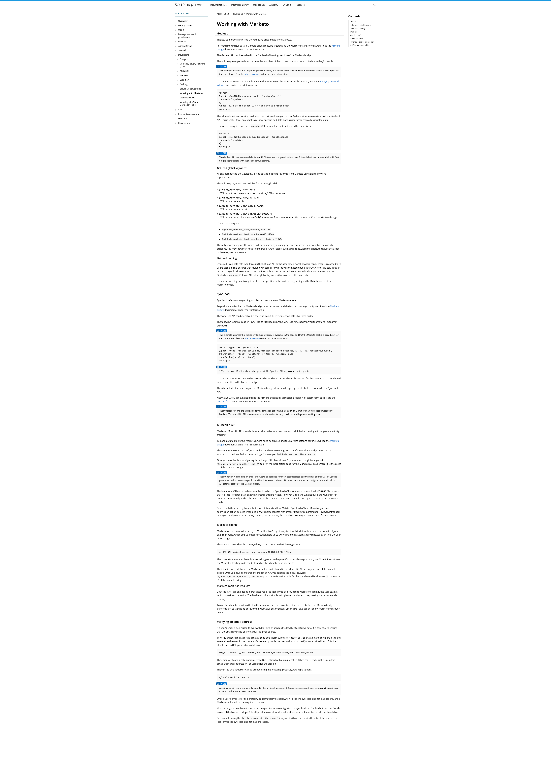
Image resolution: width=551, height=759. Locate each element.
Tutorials (182, 50)
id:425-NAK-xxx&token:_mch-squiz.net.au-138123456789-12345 (255, 551)
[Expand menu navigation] (175, 25)
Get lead (353, 21)
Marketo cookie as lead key (362, 42)
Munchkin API (355, 35)
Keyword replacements (189, 114)
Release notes (184, 122)
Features (182, 41)
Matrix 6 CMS (182, 13)
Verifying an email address (360, 45)
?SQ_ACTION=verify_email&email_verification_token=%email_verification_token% (266, 652)
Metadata (184, 71)
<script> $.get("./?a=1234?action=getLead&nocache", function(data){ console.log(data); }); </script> (255, 140)
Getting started (185, 25)
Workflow (184, 79)
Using (181, 29)
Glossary (182, 118)
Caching (184, 84)
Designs (184, 59)
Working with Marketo (191, 93)
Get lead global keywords (361, 25)
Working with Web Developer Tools (189, 103)
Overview (182, 21)
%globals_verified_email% (234, 677)
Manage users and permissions (187, 36)
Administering (185, 46)
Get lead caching (358, 28)
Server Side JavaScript (190, 88)
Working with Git (188, 97)
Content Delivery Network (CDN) (192, 65)
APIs (180, 109)
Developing (183, 54)
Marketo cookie (252, 74)
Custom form (224, 401)
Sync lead (353, 31)
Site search (185, 75)
